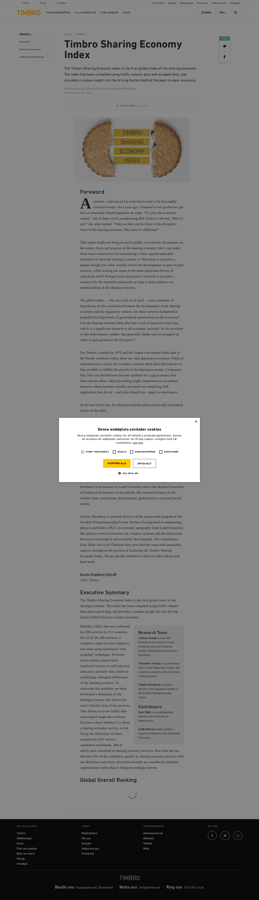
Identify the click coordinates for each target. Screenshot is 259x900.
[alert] (129, 450)
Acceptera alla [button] (116, 463)
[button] (129, 473)
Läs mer (138, 443)
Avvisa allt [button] (144, 464)
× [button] (196, 421)
